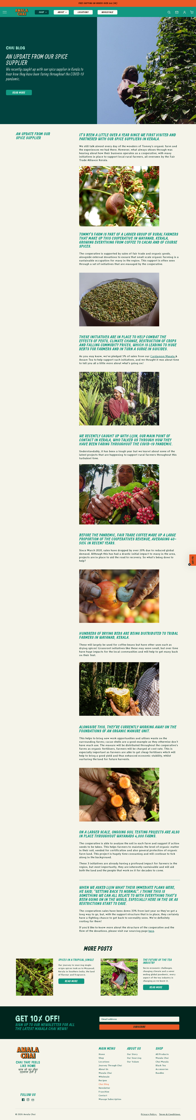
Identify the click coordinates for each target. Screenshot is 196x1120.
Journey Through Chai (110, 1065)
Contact (103, 1095)
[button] (191, 12)
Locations (83, 12)
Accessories (162, 1069)
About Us (103, 1069)
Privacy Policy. (149, 1114)
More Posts (98, 949)
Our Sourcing (134, 1058)
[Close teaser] (189, 565)
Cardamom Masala (162, 356)
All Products (162, 1054)
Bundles (160, 1073)
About (61, 12)
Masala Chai (105, 1073)
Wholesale (107, 12)
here (151, 930)
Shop (41, 12)
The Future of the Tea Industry (157, 961)
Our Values (133, 1061)
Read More (19, 93)
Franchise (104, 1091)
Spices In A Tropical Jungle (76, 960)
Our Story (132, 1054)
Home (102, 1054)
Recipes (103, 1080)
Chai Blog (104, 1084)
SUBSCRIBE (139, 1027)
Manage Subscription (110, 1099)
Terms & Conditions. (170, 1114)
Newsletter (104, 1088)
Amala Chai (29, 1114)
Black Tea (161, 1065)
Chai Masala (162, 1061)
